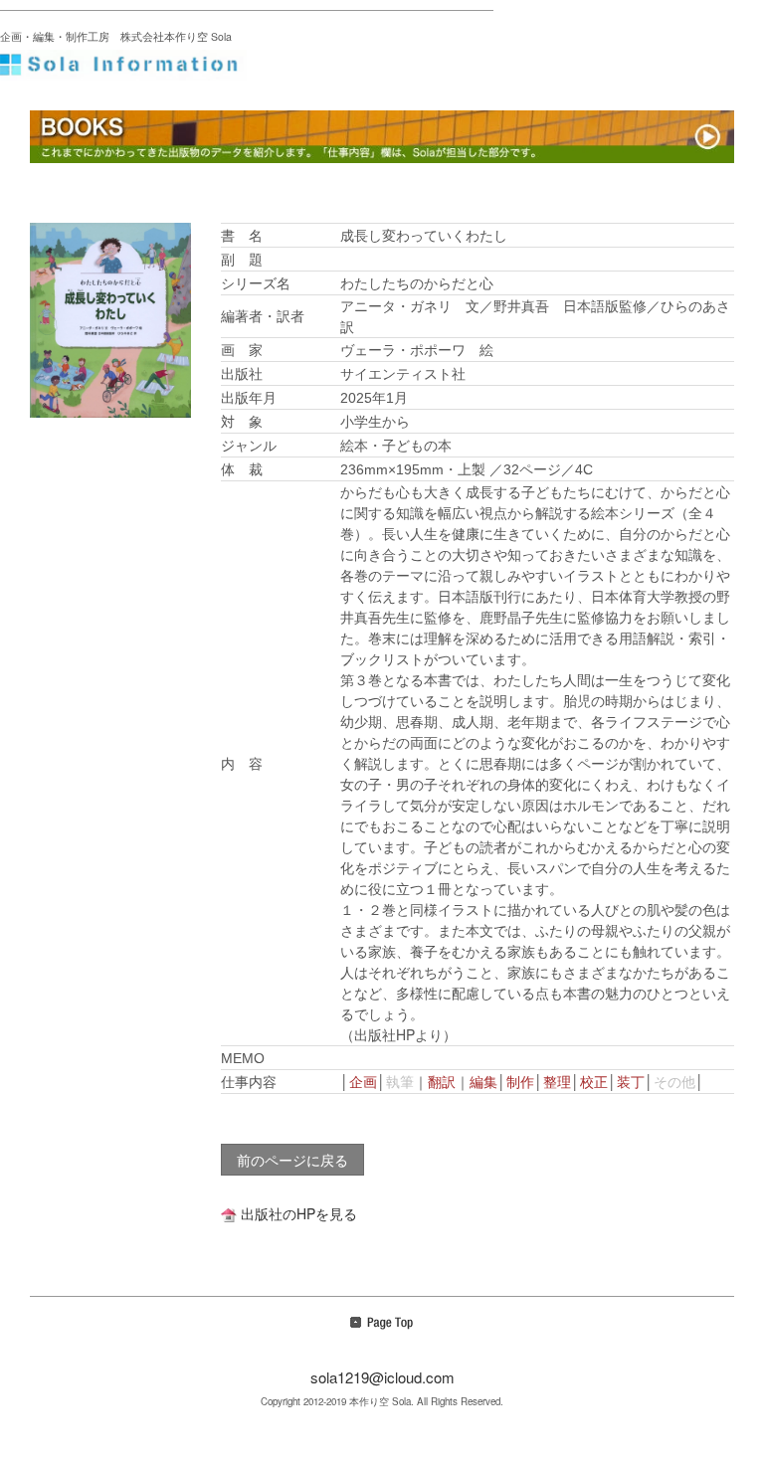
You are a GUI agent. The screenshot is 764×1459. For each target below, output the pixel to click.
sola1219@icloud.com (382, 1377)
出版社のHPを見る (299, 1213)
